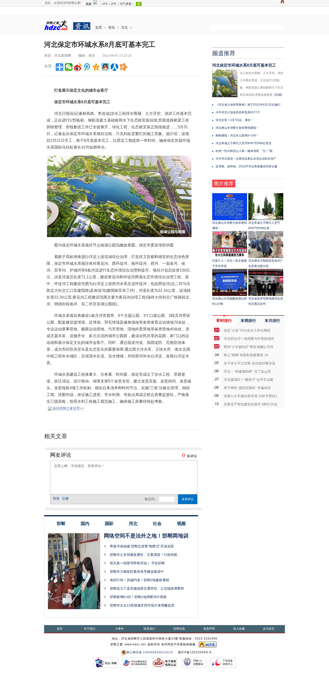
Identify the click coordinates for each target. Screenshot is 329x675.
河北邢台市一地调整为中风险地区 (249, 339)
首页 (98, 27)
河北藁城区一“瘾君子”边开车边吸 (248, 380)
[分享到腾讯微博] (87, 67)
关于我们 (89, 628)
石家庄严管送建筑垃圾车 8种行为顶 (250, 404)
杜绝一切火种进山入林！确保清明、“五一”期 (244, 151)
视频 (181, 523)
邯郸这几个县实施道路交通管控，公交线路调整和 (147, 588)
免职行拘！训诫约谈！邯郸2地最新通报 (139, 580)
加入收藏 (239, 628)
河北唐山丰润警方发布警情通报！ (237, 128)
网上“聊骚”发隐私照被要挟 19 (246, 355)
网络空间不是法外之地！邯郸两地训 (146, 536)
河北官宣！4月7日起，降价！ (235, 120)
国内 (85, 523)
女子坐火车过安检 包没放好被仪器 (249, 363)
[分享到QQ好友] (105, 67)
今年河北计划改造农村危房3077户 (238, 112)
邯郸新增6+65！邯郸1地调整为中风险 (138, 597)
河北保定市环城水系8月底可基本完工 (244, 65)
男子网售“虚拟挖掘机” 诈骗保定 (247, 388)
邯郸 (61, 523)
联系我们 (149, 628)
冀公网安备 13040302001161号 (149, 652)
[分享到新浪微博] (78, 67)
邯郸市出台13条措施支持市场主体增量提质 (142, 605)
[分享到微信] (68, 67)
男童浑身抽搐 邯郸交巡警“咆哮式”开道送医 (142, 546)
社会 (157, 523)
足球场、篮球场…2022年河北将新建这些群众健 (246, 166)
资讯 (111, 27)
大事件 (119, 628)
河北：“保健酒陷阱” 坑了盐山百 (247, 371)
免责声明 (209, 628)
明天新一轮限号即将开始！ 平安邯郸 (137, 563)
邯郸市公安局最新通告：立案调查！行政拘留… (145, 555)
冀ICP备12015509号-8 (194, 652)
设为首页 (269, 628)
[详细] (278, 94)
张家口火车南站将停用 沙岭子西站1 (250, 396)
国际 (109, 523)
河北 (124, 27)
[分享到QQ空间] (96, 67)
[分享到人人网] (114, 67)
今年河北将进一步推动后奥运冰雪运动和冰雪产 (246, 158)
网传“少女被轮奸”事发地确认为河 (248, 347)
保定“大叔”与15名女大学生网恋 (247, 330)
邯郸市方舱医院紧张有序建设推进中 (137, 571)
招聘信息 (179, 628)
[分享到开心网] (123, 67)
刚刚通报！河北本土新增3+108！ (237, 135)
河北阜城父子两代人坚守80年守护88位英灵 (243, 143)
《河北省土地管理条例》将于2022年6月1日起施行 (248, 104)
